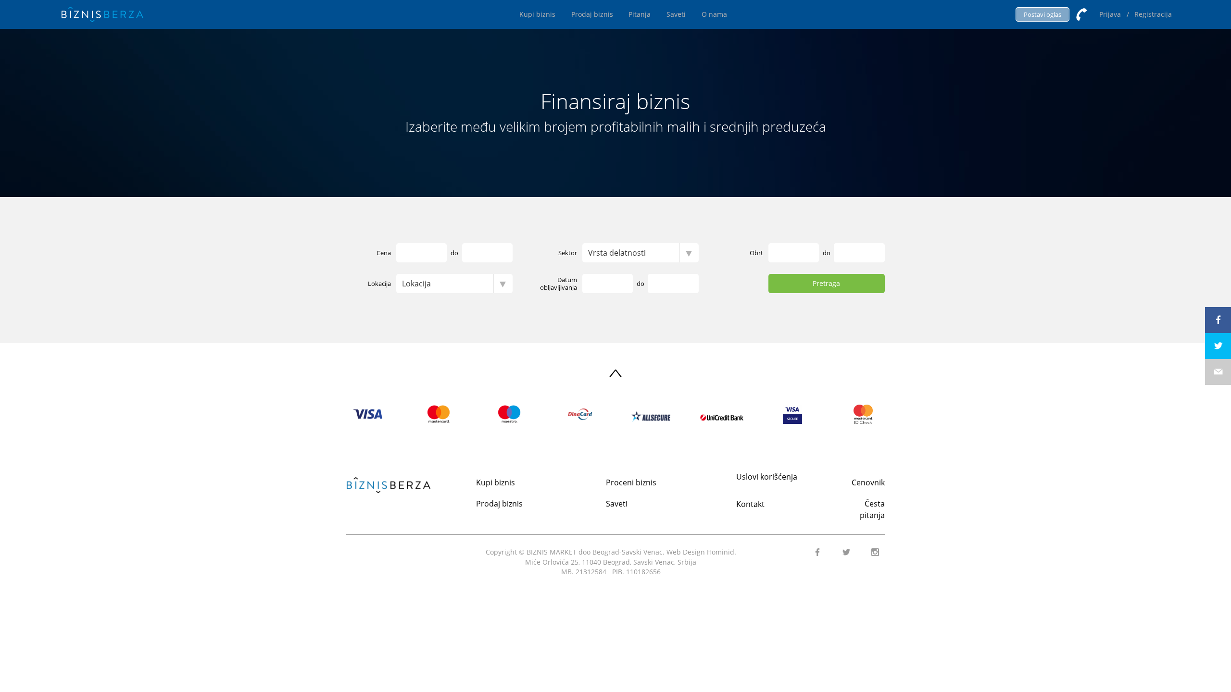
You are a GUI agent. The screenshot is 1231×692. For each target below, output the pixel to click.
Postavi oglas (1042, 14)
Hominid (720, 551)
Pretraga (826, 283)
